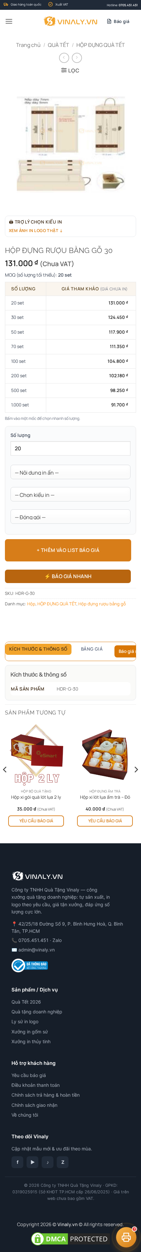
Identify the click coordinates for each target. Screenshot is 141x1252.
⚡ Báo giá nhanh (68, 576)
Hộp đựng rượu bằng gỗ (102, 604)
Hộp (31, 604)
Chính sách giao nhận (34, 1105)
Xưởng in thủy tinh (30, 1041)
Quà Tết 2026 (26, 1002)
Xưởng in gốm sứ (29, 1031)
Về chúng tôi (24, 1115)
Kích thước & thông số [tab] (38, 649)
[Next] (136, 783)
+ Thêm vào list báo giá (68, 550)
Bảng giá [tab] (92, 649)
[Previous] (5, 783)
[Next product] (64, 58)
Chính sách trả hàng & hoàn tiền (45, 1095)
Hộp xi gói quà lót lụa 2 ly (36, 797)
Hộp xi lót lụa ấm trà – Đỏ (105, 797)
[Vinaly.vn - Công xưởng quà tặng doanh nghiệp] (70, 21)
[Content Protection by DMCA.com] (70, 1238)
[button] (9, 21)
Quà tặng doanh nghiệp (36, 1011)
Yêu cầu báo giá (36, 821)
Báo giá (121, 21)
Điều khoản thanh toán (35, 1085)
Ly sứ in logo (24, 1021)
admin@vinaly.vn (36, 949)
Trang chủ (28, 45)
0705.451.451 (128, 5)
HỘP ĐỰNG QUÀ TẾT (100, 45)
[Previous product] (77, 58)
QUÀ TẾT (58, 45)
